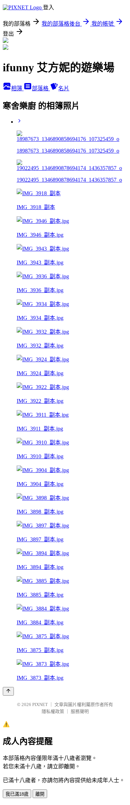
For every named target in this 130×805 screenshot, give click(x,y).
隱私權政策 (53, 711)
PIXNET (40, 704)
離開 (39, 794)
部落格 (41, 88)
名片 (63, 88)
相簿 (17, 88)
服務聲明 (80, 711)
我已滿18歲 (17, 794)
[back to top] (8, 691)
